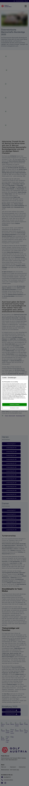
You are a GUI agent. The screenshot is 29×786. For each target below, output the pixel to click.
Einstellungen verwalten (14, 407)
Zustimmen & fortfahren (14, 404)
